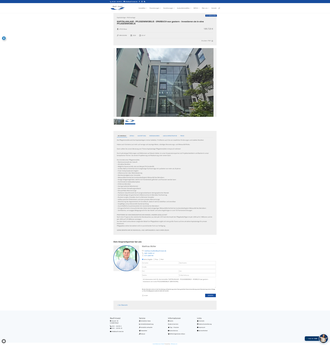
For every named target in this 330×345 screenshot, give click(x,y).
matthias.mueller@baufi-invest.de (155, 251)
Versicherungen (168, 8)
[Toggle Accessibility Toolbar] (4, 38)
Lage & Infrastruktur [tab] (170, 136)
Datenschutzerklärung (205, 324)
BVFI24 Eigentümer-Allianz (177, 334)
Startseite (201, 321)
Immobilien (142, 8)
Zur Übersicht (123, 305)
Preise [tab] (182, 136)
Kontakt (214, 8)
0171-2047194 (148, 256)
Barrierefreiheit (203, 330)
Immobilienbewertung (146, 324)
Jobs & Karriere (173, 324)
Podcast (142, 334)
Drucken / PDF (206, 41)
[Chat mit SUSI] (323, 338)
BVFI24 (196, 8)
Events (171, 321)
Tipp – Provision (174, 327)
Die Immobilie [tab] (122, 136)
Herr (162, 259)
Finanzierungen (154, 8)
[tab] (119, 122)
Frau (156, 259)
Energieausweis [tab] (154, 136)
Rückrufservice (173, 330)
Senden (210, 295)
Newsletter (144, 330)
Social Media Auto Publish (158, 343)
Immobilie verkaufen (146, 327)
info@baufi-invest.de (117, 331)
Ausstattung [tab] (142, 136)
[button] (4, 341)
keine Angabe (148, 259)
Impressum (201, 327)
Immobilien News (145, 321)
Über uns (205, 8)
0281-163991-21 (149, 253)
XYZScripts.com (174, 343)
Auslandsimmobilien (183, 8)
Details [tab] (132, 136)
